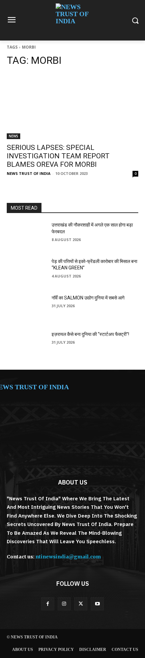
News (13, 136)
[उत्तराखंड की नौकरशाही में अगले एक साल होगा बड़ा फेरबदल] (26, 235)
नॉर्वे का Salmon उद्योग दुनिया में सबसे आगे (88, 297)
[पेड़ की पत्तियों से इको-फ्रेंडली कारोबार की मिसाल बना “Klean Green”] (26, 272)
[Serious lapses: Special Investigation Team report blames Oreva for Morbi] (72, 106)
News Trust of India (29, 173)
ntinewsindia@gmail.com (68, 557)
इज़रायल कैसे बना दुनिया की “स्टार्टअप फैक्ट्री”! (90, 334)
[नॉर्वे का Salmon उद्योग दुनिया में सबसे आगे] (26, 308)
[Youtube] (97, 603)
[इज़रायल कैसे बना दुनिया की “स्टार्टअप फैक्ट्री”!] (26, 345)
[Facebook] (47, 603)
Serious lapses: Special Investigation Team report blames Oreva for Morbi (58, 155)
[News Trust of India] (72, 20)
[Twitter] (80, 603)
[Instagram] (64, 603)
